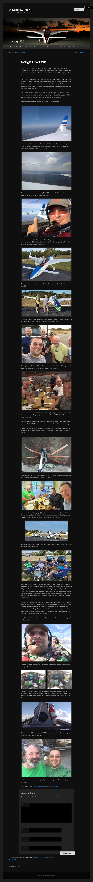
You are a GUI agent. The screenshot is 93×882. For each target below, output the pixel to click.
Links (55, 47)
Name (25, 829)
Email (25, 838)
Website (24, 848)
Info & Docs (48, 47)
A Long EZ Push (19, 9)
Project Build (36, 786)
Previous (75, 52)
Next (82, 52)
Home (11, 47)
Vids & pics (63, 47)
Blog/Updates (19, 47)
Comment (25, 804)
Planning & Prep (38, 47)
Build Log (88, 7)
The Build (28, 47)
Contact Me (72, 47)
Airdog (43, 786)
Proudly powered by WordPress (46, 875)
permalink (55, 786)
